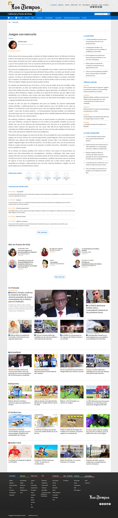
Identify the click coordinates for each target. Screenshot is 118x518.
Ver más (9, 355)
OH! (80, 5)
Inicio (11, 18)
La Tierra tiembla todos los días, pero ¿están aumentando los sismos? (96, 139)
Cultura (67, 5)
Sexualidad (55, 495)
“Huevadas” (54, 262)
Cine (32, 483)
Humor (32, 492)
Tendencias (44, 483)
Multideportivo (23, 490)
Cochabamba (49, 18)
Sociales (33, 502)
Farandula (65, 480)
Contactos (87, 483)
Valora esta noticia (15, 173)
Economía (39, 18)
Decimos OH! (45, 485)
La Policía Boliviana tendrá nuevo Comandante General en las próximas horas (96, 41)
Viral (54, 500)
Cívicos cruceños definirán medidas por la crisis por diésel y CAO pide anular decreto (97, 73)
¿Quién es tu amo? (21, 221)
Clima (75, 483)
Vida (32, 507)
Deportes (61, 5)
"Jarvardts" (20, 192)
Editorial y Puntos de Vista (71, 18)
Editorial (11, 483)
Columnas (44, 487)
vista (8, 290)
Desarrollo (15, 22)
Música (32, 500)
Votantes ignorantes (22, 208)
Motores (22, 487)
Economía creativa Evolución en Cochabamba (46, 494)
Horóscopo (76, 480)
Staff (86, 480)
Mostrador (94, 5)
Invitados (33, 495)
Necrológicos (86, 5)
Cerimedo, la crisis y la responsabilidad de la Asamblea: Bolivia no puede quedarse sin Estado (27, 263)
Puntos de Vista (13, 485)
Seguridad (58, 18)
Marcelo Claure (21, 216)
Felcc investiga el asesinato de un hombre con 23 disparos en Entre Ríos (96, 171)
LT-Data (84, 18)
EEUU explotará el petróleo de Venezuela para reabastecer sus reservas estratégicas (96, 57)
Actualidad (53, 5)
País (33, 18)
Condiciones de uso (33, 515)
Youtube (98, 7)
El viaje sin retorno (56, 249)
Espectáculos (34, 487)
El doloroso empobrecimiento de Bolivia (92, 263)
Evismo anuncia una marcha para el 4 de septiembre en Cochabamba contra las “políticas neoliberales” (97, 147)
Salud (54, 490)
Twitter (93, 7)
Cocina (54, 485)
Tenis (21, 492)
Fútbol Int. (22, 485)
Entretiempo (23, 480)
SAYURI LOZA (22, 42)
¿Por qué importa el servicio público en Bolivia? (27, 251)
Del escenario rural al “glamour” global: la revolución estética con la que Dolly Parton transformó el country (96, 89)
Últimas (20, 18)
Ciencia (54, 483)
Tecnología (55, 497)
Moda (32, 497)
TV (31, 504)
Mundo (27, 18)
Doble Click (74, 5)
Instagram (96, 7)
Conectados (34, 485)
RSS (75, 487)
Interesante (55, 480)
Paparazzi (44, 480)
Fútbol (21, 483)
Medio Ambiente (56, 492)
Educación (55, 487)
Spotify (101, 7)
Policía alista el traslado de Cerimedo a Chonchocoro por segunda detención (95, 65)
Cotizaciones (77, 485)
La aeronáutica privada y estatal (90, 249)
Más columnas (42, 232)
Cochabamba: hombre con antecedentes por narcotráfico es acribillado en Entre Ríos (96, 50)
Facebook (91, 7)
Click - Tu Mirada (103, 5)
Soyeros (18, 200)
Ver (10, 22)
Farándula (33, 490)
